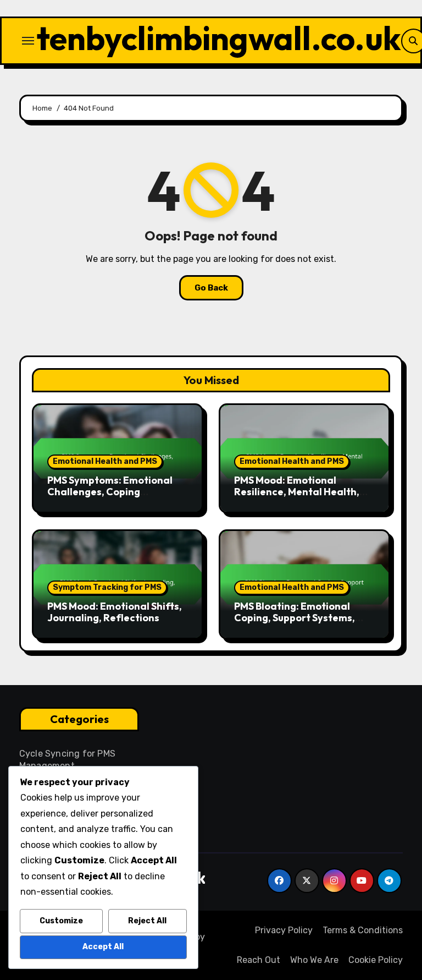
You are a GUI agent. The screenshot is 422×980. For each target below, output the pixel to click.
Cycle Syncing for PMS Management (67, 759)
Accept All (103, 946)
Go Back (211, 288)
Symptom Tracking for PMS (107, 587)
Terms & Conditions (363, 930)
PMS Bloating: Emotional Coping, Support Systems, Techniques (294, 618)
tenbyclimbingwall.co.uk (219, 38)
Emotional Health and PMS (105, 461)
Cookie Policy (375, 960)
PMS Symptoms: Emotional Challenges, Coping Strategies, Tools (110, 492)
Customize (61, 921)
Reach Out (258, 960)
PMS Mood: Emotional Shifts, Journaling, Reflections (114, 612)
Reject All (147, 921)
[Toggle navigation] (28, 40)
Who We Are (314, 960)
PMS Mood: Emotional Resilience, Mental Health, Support (296, 492)
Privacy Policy (284, 930)
